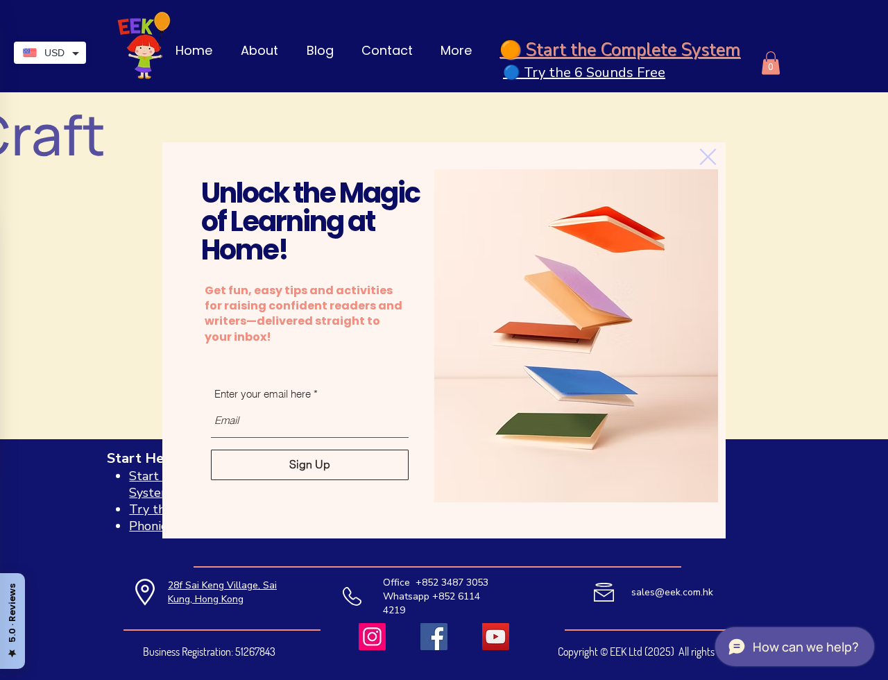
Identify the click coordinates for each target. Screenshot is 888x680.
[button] (708, 156)
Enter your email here (262, 394)
